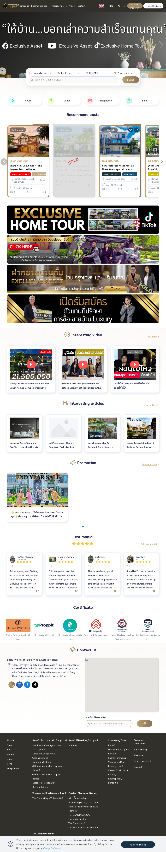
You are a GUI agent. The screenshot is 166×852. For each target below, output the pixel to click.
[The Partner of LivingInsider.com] (70, 625)
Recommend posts (39, 5)
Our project (13, 768)
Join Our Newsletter (95, 717)
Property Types (58, 5)
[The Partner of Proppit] (44, 625)
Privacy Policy (140, 749)
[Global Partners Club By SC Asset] (18, 625)
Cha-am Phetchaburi (43, 833)
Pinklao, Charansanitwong (82, 793)
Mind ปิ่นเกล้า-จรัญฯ (77, 798)
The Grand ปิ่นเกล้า (77, 823)
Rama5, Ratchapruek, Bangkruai (49, 740)
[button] (161, 44)
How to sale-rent (142, 760)
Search (130, 79)
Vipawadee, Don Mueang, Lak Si (49, 793)
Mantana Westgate (42, 761)
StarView (72, 745)
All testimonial (149, 543)
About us (138, 755)
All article (151, 404)
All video (152, 336)
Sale (9, 745)
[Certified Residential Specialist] (148, 625)
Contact (81, 5)
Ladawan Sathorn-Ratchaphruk (84, 827)
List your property (134, 6)
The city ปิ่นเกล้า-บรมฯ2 (79, 814)
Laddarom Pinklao (77, 818)
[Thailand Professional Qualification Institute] (122, 625)
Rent (9, 749)
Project (72, 5)
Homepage (24, 5)
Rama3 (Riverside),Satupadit (83, 740)
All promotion (149, 464)
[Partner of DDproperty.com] (96, 625)
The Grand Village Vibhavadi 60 (47, 798)
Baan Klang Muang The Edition (83, 802)
